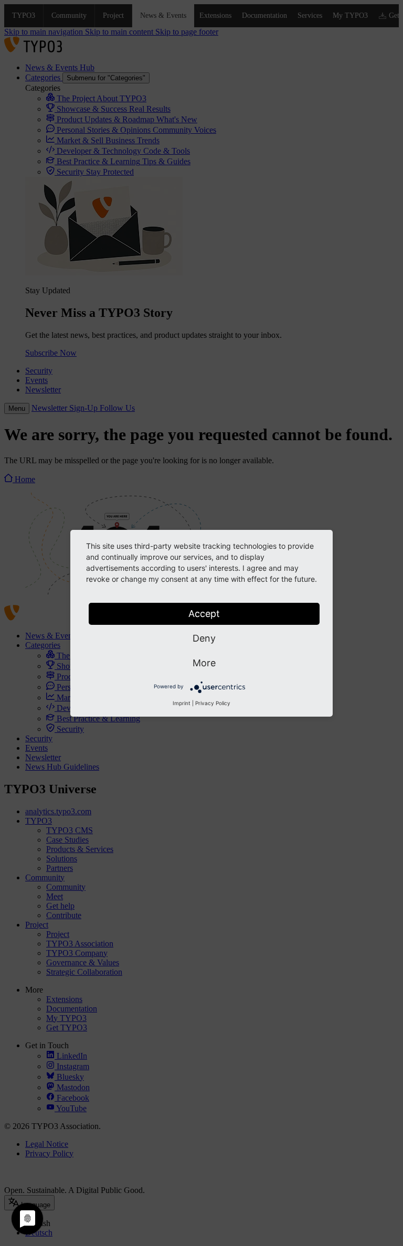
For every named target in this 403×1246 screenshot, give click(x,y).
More (204, 662)
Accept (204, 613)
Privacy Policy (212, 703)
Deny (204, 638)
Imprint (181, 703)
